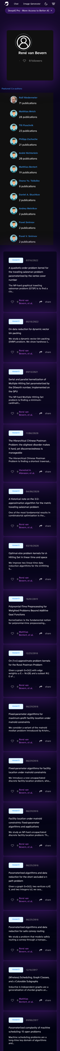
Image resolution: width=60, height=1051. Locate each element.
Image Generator (31, 3)
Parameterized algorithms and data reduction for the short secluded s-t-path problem (28, 877)
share (48, 301)
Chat (16, 3)
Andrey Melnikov (28, 208)
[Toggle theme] (46, 4)
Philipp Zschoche (28, 139)
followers (35, 60)
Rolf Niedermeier (28, 97)
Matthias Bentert (28, 166)
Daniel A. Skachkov (29, 194)
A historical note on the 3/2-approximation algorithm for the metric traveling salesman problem (30, 503)
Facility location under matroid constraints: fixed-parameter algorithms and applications (25, 822)
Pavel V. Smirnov (28, 236)
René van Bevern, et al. (26, 302)
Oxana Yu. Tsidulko (29, 180)
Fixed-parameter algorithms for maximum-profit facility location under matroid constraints (29, 718)
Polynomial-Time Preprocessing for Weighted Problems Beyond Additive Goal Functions (28, 610)
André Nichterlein (28, 152)
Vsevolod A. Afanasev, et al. (27, 472)
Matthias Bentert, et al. (26, 633)
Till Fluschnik (26, 125)
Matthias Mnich (27, 111)
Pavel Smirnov (26, 222)
